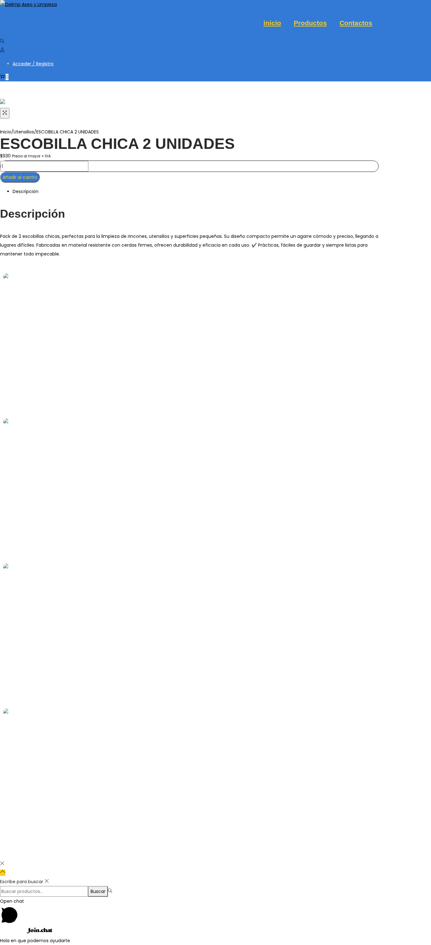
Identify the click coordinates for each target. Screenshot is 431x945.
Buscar (98, 891)
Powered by (13, 932)
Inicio (5, 132)
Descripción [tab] (25, 191)
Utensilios (24, 132)
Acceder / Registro (33, 64)
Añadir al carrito (20, 177)
